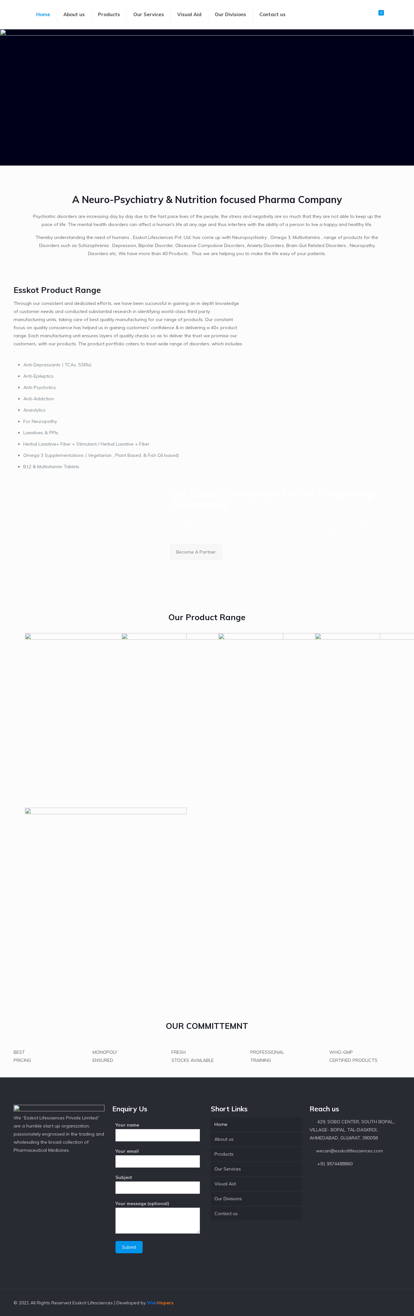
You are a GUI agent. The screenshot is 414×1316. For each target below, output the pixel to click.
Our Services (227, 1169)
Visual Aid (225, 1184)
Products (224, 1154)
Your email (127, 1151)
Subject (123, 1177)
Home (220, 1124)
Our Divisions (228, 1199)
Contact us (226, 1213)
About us (224, 1139)
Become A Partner (196, 552)
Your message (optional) (142, 1203)
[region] (207, 97)
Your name (127, 1125)
